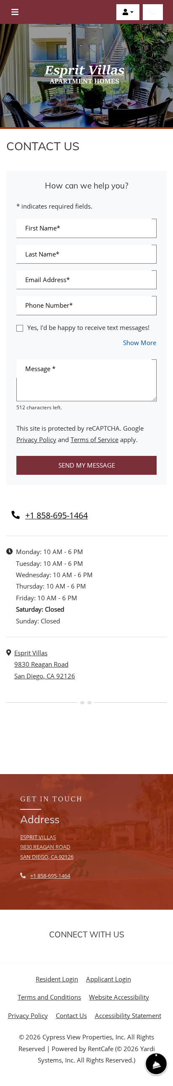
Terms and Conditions (49, 996)
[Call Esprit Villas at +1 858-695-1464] (153, 12)
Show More (140, 342)
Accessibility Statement (128, 1015)
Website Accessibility (119, 997)
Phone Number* (49, 305)
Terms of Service (94, 439)
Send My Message (86, 465)
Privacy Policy (36, 439)
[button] (127, 12)
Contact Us (71, 1015)
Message (40, 368)
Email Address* (47, 279)
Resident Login (57, 978)
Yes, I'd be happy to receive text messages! (88, 327)
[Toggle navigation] (15, 12)
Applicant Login (108, 978)
